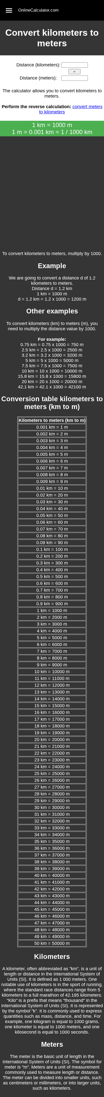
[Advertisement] (52, 190)
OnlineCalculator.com (38, 10)
